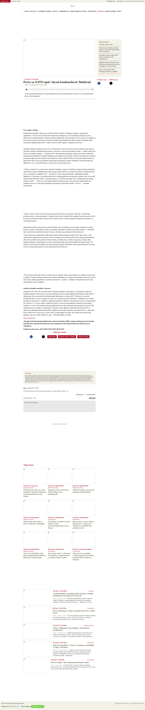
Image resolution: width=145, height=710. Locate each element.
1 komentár (91, 591)
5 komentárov (52, 519)
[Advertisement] (72, 26)
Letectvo (55, 11)
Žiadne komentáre (28, 488)
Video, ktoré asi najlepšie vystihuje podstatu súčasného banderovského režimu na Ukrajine (109, 49)
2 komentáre (90, 642)
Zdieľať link (52, 337)
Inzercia (6, 703)
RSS (2, 703)
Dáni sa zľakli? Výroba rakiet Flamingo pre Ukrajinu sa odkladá (108, 70)
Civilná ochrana (110, 11)
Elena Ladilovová (29, 318)
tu (61, 381)
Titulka (26, 11)
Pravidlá (16, 703)
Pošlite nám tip (83, 337)
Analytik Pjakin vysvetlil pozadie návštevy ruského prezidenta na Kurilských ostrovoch (108, 77)
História (101, 11)
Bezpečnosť (92, 11)
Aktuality (33, 11)
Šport (119, 11)
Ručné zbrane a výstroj (78, 11)
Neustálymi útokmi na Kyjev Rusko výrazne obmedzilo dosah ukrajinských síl (108, 57)
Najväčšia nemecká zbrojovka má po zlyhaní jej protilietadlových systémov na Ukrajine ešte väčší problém (109, 64)
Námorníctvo (64, 11)
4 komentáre (76, 519)
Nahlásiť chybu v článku (67, 337)
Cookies (21, 703)
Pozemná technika (44, 11)
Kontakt (11, 703)
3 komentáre (90, 608)
